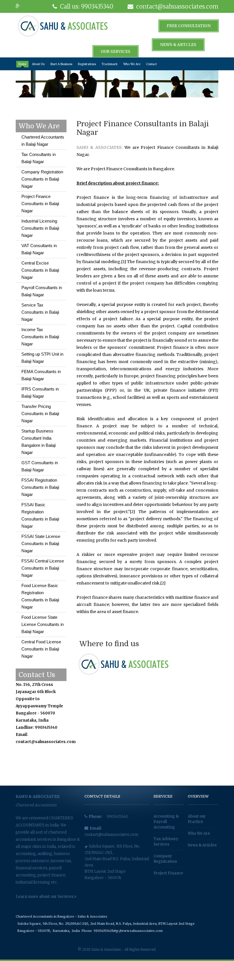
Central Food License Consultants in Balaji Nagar (41, 648)
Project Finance (168, 873)
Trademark (110, 64)
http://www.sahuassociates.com (137, 931)
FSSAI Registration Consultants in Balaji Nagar (40, 487)
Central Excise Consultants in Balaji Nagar (40, 270)
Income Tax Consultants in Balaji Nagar (40, 336)
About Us (38, 64)
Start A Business (61, 64)
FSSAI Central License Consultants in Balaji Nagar (42, 568)
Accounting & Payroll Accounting (166, 822)
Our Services (115, 51)
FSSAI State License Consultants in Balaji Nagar (40, 543)
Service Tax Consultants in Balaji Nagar (40, 312)
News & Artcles (178, 44)
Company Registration (165, 859)
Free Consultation (189, 25)
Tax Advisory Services (166, 841)
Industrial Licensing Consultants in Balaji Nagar (40, 228)
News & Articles (202, 845)
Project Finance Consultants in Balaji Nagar (40, 203)
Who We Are (131, 64)
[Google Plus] (21, 6)
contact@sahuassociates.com (111, 834)
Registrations (87, 64)
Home (22, 64)
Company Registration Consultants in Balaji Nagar (42, 179)
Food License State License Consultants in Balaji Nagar (42, 624)
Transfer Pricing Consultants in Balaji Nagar (40, 413)
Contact (151, 64)
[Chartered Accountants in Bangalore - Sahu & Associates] (62, 26)
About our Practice (197, 819)
